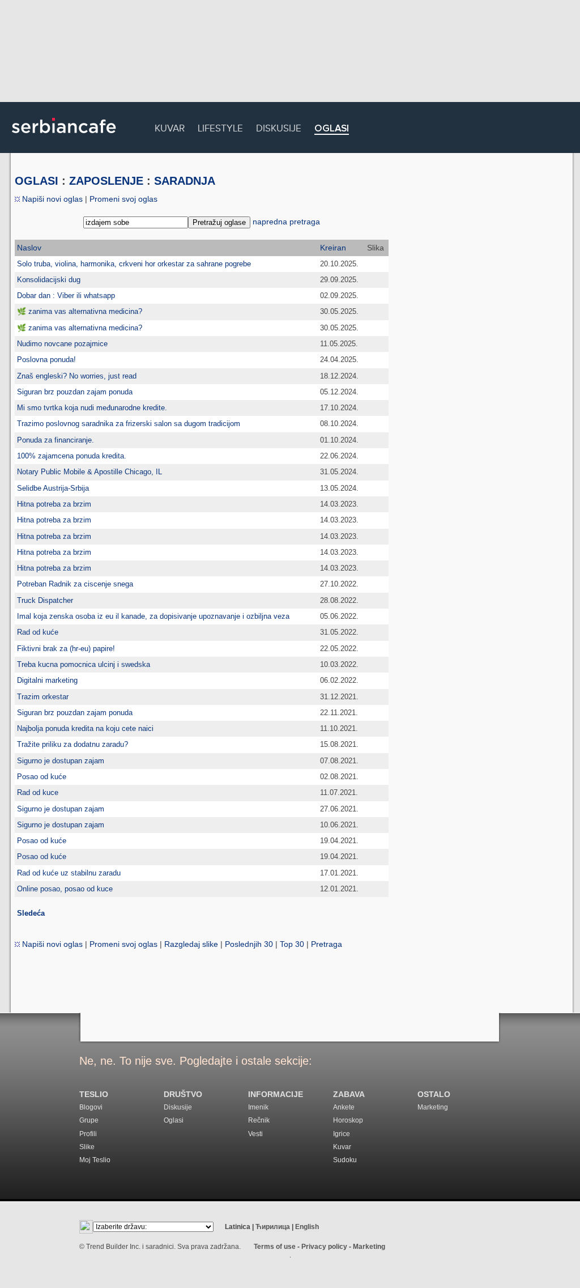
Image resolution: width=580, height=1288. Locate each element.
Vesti (255, 1134)
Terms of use (275, 1247)
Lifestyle (220, 127)
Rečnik (259, 1120)
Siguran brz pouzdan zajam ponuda (75, 392)
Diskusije (278, 127)
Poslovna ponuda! (46, 359)
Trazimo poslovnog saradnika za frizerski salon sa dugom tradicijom (128, 423)
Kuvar (170, 127)
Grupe (89, 1120)
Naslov (29, 247)
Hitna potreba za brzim (54, 504)
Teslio (93, 1094)
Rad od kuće (37, 632)
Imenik (258, 1107)
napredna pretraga (286, 221)
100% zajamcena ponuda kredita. (71, 456)
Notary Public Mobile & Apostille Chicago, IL (89, 471)
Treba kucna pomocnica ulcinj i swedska (83, 664)
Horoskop (348, 1120)
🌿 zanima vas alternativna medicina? (79, 311)
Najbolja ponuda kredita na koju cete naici (85, 728)
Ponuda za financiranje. (55, 440)
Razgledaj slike (191, 944)
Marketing (432, 1107)
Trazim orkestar (43, 696)
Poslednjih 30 (249, 944)
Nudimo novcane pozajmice (62, 343)
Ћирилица (272, 1227)
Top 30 (292, 944)
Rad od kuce (37, 792)
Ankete (344, 1107)
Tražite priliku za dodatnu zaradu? (72, 744)
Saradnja (184, 181)
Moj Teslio (94, 1160)
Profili (88, 1134)
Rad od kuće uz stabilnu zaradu (69, 873)
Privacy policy (324, 1247)
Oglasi (331, 129)
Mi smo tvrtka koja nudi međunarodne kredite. (92, 407)
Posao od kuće (41, 776)
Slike (87, 1147)
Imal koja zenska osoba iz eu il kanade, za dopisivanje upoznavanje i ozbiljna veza (153, 616)
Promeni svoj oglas (123, 198)
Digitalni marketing (47, 680)
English (307, 1227)
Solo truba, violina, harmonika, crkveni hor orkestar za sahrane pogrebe (134, 264)
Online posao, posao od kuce (65, 889)
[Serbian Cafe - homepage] (64, 137)
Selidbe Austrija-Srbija (53, 488)
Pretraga (326, 944)
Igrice (341, 1134)
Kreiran (333, 247)
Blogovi (91, 1107)
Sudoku (345, 1160)
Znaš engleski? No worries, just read (77, 376)
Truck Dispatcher (45, 600)
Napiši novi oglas (51, 198)
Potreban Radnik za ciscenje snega (75, 584)
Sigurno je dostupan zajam (60, 760)
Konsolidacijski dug (48, 279)
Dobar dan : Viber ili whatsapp (66, 295)
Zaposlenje (106, 181)
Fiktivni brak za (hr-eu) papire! (66, 648)
